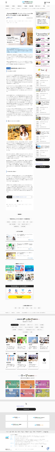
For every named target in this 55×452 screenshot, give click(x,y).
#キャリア (28, 237)
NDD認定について (34, 431)
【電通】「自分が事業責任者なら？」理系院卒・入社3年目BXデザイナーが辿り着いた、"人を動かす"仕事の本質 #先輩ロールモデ (45, 104)
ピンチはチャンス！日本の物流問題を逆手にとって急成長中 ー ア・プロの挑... (45, 40)
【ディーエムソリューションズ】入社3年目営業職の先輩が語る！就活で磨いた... (45, 64)
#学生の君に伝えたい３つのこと (30, 329)
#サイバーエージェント (25, 247)
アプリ (13, 22)
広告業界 (8, 22)
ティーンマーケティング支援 (38, 439)
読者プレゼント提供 (22, 431)
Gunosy (15, 204)
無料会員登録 (19, 297)
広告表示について (19, 431)
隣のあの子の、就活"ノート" (26, 224)
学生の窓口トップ (8, 8)
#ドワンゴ (24, 237)
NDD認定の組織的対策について (39, 431)
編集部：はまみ (10, 17)
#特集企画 (41, 327)
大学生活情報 (43, 439)
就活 (19, 224)
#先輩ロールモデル (19, 237)
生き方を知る (18, 8)
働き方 (22, 204)
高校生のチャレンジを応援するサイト (30, 439)
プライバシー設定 (30, 431)
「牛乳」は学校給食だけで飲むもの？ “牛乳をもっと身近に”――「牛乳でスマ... (33, 347)
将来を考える (13, 8)
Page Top (46, 431)
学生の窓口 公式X (42, 166)
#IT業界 (31, 247)
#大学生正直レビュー (21, 329)
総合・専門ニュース (23, 439)
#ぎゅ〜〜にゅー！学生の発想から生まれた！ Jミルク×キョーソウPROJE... (22, 347)
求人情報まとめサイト (17, 439)
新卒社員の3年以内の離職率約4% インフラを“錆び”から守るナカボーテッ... (45, 52)
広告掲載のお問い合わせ (27, 431)
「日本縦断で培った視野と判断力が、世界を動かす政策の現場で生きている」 (45, 46)
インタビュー (26, 204)
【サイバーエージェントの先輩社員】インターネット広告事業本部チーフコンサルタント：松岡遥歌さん (25, 244)
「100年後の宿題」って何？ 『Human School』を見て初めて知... (45, 58)
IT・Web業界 (19, 204)
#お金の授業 (14, 329)
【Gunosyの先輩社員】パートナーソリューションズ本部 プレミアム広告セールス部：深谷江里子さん (33, 8)
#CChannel (24, 255)
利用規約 (10, 431)
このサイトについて (7, 431)
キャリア (30, 204)
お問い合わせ (16, 431)
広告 (10, 22)
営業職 (16, 22)
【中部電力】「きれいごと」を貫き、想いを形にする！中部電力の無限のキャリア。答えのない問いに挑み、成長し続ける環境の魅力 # (45, 77)
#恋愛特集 (36, 327)
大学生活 (8, 344)
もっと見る (42, 159)
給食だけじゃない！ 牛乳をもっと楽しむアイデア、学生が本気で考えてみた (44, 347)
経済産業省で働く (16, 226)
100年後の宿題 (23, 226)
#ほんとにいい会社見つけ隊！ (29, 327)
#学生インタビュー (39, 329)
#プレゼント (21, 327)
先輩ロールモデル (11, 204)
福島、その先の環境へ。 (13, 224)
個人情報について (13, 431)
